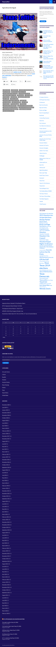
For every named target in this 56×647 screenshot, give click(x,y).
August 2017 (5, 441)
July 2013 (4, 566)
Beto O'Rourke (6, 91)
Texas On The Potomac (45, 183)
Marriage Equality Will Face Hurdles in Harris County (48, 77)
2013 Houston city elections (46, 213)
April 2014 (4, 543)
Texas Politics (8, 52)
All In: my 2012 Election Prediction (47, 41)
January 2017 (5, 457)
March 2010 (5, 610)
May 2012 (4, 603)
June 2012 (4, 600)
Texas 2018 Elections (46, 271)
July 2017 (4, 444)
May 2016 (4, 477)
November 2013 (6, 556)
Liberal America (43, 153)
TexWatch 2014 (43, 283)
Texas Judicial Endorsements (9, 105)
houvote (49, 250)
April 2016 (4, 480)
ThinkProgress (43, 204)
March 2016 (5, 483)
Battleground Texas (44, 222)
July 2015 (4, 504)
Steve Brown (6, 103)
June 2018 (4, 423)
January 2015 (5, 519)
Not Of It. (42, 165)
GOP (47, 227)
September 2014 (6, 530)
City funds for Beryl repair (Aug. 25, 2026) (11, 626)
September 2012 (6, 592)
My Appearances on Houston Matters (13, 619)
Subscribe (43, 21)
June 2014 (4, 537)
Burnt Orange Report (44, 112)
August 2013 (5, 564)
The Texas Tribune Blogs (45, 196)
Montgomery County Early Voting (11, 100)
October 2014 (5, 527)
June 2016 (4, 475)
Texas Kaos (42, 180)
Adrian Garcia (6, 90)
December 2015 (5, 490)
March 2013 (5, 577)
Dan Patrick (43, 226)
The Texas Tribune (44, 193)
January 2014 (5, 550)
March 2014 (5, 545)
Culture (4, 374)
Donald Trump (48, 226)
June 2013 (4, 569)
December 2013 (5, 553)
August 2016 (5, 470)
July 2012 (4, 597)
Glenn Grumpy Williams (24, 93)
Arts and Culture (6, 371)
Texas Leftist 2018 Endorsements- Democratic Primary (15, 57)
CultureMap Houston (44, 118)
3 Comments (16, 62)
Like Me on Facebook (45, 85)
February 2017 (5, 454)
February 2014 (5, 548)
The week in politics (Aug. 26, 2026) (10, 622)
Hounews (47, 230)
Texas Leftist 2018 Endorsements (25, 105)
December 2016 (5, 459)
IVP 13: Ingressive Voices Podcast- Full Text (12, 306)
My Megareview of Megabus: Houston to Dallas (48, 32)
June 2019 (4, 407)
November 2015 (6, 493)
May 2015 (4, 509)
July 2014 (4, 535)
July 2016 (4, 472)
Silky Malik (24, 102)
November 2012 (6, 587)
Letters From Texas (44, 150)
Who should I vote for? (8, 110)
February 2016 (5, 485)
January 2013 (5, 582)
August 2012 (5, 595)
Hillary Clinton (42, 230)
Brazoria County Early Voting (18, 91)
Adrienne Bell (15, 90)
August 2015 (5, 501)
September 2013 (6, 561)
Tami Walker (23, 103)
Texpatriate (42, 185)
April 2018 (4, 425)
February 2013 (5, 579)
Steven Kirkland (14, 103)
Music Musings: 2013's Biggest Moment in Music (48, 72)
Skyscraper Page (43, 172)
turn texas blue (45, 285)
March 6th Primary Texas (44, 255)
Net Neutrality (50, 257)
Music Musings (5, 385)
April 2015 (4, 511)
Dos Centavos (43, 123)
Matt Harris (6, 98)
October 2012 (5, 590)
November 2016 (6, 462)
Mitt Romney (43, 257)
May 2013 (4, 571)
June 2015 (4, 506)
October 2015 (5, 496)
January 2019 (5, 410)
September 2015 (6, 498)
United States (5, 395)
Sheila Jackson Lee (16, 102)
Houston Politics (43, 250)
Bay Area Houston (44, 105)
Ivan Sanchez (20, 95)
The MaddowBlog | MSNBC (46, 191)
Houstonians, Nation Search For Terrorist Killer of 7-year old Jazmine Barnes (19, 313)
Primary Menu (54, 1)
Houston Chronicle (44, 234)
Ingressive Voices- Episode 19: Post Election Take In (13, 303)
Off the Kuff (42, 167)
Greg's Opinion (43, 128)
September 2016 (6, 467)
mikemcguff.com (43, 162)
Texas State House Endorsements (26, 107)
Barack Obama (43, 221)
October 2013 (5, 558)
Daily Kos (42, 120)
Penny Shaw (23, 100)
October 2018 (5, 417)
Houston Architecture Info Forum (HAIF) (46, 131)
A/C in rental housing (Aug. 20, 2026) (10, 638)
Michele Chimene (14, 98)
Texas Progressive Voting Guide (10, 107)
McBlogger (42, 155)
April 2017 (4, 449)
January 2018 (5, 433)
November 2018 (6, 415)
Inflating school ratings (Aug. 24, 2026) (10, 630)
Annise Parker (45, 220)
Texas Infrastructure (44, 278)
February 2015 (5, 517)
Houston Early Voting (44, 239)
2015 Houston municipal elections (46, 216)
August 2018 (5, 420)
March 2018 (5, 428)
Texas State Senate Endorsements (10, 109)
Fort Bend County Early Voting (10, 93)
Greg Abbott (43, 229)
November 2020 (6, 404)
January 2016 (5, 488)
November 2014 (6, 524)
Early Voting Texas (43, 227)
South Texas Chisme (44, 175)
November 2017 (6, 438)
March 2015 (5, 514)
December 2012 (5, 584)
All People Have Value (45, 99)
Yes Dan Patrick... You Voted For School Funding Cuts (48, 52)
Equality (4, 377)
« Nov (4, 337)
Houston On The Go (44, 145)
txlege (51, 285)
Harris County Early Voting (9, 95)
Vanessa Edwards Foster (25, 109)
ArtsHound (42, 102)
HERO (47, 229)
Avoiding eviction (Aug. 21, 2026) (9, 634)
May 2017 (4, 446)
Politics (4, 387)
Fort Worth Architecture (45, 125)
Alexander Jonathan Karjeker (26, 90)
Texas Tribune (50, 280)
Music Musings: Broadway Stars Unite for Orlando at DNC (48, 67)
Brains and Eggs (43, 110)
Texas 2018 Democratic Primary (46, 270)
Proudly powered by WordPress (8, 645)
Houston (43, 232)
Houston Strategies (44, 148)
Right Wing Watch (44, 170)
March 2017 (5, 451)
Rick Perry (42, 263)
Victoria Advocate (43, 286)
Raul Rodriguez (6, 102)
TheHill (41, 201)
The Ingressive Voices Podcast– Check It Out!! (12, 308)
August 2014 (5, 532)
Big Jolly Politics (43, 107)
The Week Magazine (44, 198)
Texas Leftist (5, 2)
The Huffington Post (44, 188)
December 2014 (5, 522)
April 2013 (4, 574)
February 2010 (5, 613)
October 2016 (5, 464)
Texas (3, 52)
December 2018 (5, 412)
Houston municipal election (46, 245)
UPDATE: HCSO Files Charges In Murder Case (12, 311)
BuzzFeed (42, 115)
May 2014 (4, 540)
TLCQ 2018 (49, 283)
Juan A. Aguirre (28, 95)
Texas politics (44, 280)
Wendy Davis (45, 288)
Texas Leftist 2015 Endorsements (47, 62)
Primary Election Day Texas (44, 261)
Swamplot (42, 178)
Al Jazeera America (44, 97)
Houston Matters (43, 142)
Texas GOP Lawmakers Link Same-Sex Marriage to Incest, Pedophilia (48, 46)
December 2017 (5, 436)
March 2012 (5, 608)
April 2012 (4, 605)
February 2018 (5, 431)
